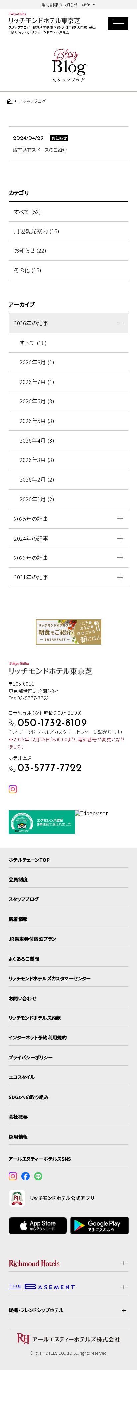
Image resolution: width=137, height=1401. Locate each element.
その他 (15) (27, 270)
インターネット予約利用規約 (38, 1037)
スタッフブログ (24, 899)
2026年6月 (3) (37, 401)
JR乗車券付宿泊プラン (32, 938)
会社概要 (18, 1116)
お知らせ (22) (30, 250)
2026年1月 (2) (37, 499)
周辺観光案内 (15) (36, 231)
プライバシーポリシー (31, 1057)
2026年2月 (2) (37, 479)
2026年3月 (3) (37, 460)
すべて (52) (27, 212)
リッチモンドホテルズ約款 (35, 1017)
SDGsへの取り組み (29, 1097)
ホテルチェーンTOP (29, 859)
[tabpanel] (68, 632)
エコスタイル (22, 1077)
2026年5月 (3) (37, 421)
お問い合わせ (23, 998)
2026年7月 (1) (37, 382)
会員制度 (18, 879)
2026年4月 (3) (37, 440)
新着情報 (18, 919)
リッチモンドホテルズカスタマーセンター (50, 978)
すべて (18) (33, 343)
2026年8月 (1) (37, 362)
